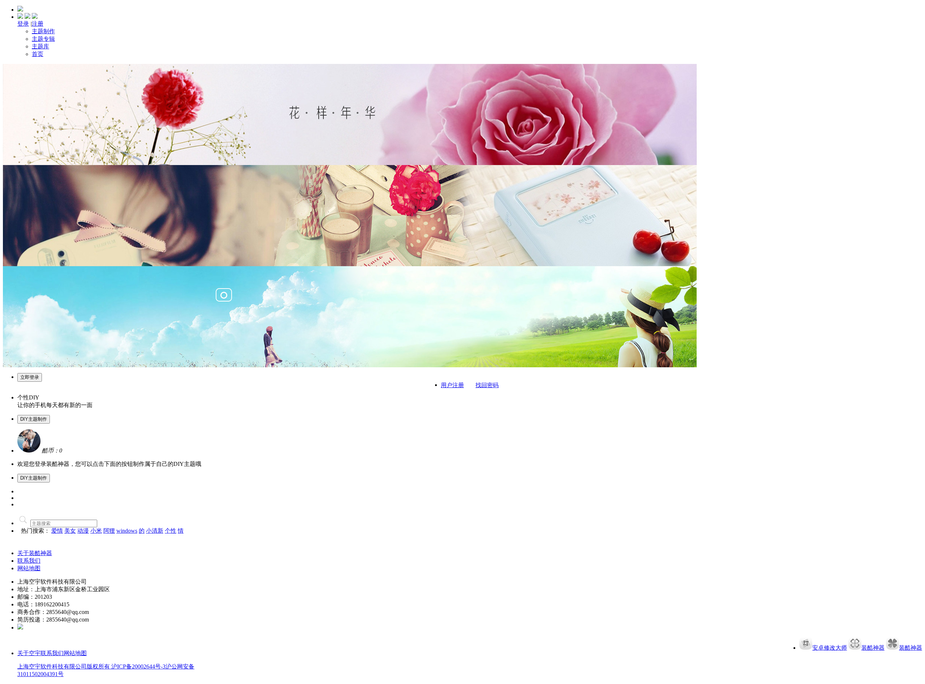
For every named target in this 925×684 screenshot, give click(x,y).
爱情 (57, 531)
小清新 (154, 531)
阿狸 (109, 531)
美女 (70, 531)
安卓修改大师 (829, 648)
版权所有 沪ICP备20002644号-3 (126, 666)
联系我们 (52, 653)
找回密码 (487, 385)
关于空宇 (28, 653)
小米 (96, 531)
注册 (37, 24)
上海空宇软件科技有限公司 (52, 666)
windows (126, 531)
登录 (23, 24)
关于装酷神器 (34, 553)
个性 (170, 531)
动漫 (83, 531)
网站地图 (28, 568)
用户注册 (452, 385)
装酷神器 (873, 648)
